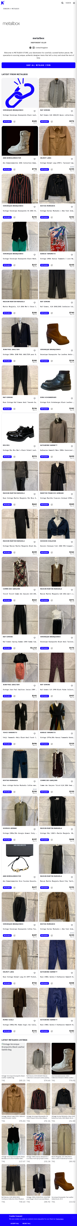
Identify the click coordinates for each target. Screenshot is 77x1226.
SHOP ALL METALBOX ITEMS (38, 65)
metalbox (7, 121)
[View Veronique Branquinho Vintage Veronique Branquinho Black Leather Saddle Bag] (20, 101)
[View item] (14, 121)
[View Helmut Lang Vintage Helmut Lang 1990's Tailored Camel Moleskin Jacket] (57, 149)
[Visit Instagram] (33, 47)
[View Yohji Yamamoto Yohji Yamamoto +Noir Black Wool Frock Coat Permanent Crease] (20, 724)
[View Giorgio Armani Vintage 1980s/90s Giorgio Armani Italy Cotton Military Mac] (20, 819)
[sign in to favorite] (34, 111)
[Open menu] (74, 3)
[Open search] (62, 3)
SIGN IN (68, 3)
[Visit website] (30, 47)
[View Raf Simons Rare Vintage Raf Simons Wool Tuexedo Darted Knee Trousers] (20, 388)
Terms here (59, 1219)
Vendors (6, 9)
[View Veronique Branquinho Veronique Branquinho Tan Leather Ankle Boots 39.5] (57, 341)
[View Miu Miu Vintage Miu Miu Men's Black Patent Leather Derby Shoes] (20, 436)
